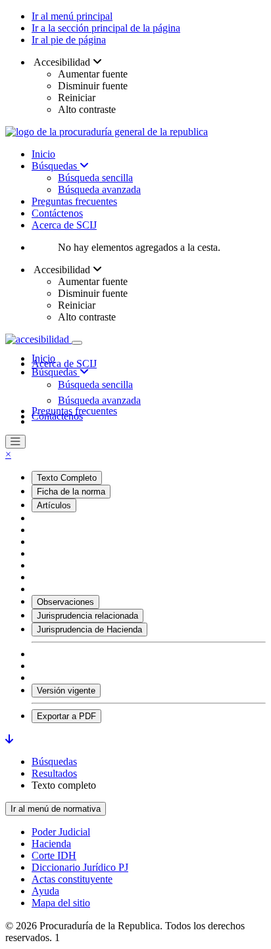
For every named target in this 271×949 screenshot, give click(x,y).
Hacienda (51, 843)
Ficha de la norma (71, 492)
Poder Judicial (61, 831)
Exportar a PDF (66, 716)
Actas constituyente (72, 879)
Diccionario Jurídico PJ (80, 867)
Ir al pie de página (69, 39)
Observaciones (65, 602)
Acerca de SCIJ (64, 225)
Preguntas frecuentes (74, 201)
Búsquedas (56, 165)
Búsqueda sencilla (95, 177)
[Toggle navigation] (77, 343)
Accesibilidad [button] (62, 62)
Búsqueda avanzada (99, 189)
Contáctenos (57, 213)
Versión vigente (66, 690)
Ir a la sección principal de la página (106, 27)
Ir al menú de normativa (56, 809)
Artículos (54, 505)
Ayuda (45, 890)
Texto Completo (67, 478)
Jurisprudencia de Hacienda (89, 629)
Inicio (43, 154)
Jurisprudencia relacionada (87, 616)
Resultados (54, 773)
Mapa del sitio (61, 902)
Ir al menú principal (72, 16)
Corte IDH (54, 855)
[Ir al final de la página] (9, 739)
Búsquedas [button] (56, 372)
